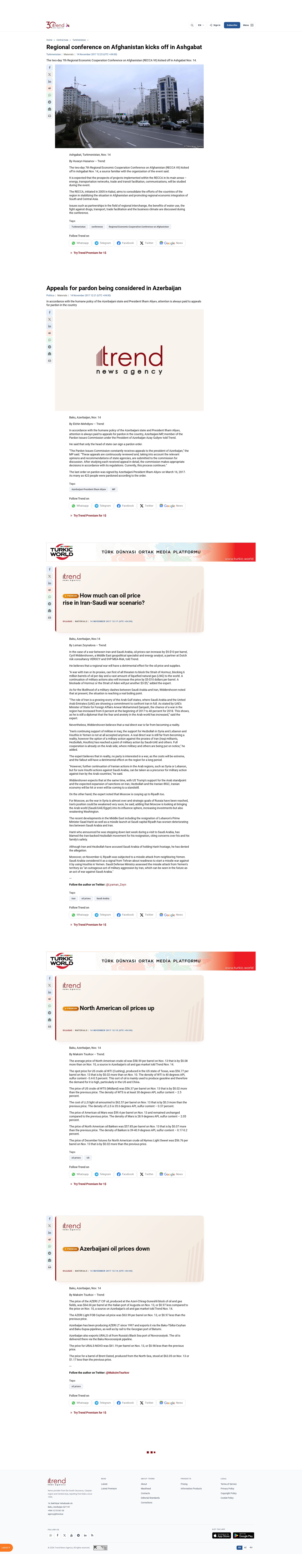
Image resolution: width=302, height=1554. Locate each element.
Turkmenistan (79, 226)
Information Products (191, 1488)
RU (251, 1547)
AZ (245, 1547)
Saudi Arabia (103, 898)
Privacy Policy (227, 1488)
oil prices (86, 898)
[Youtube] (71, 1535)
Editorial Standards (150, 1498)
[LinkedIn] (85, 1535)
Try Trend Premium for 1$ (89, 252)
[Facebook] (57, 1535)
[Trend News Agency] (56, 1482)
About (144, 1484)
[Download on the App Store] (221, 1535)
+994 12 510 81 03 (56, 1510)
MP (113, 489)
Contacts (145, 1493)
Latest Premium (109, 1488)
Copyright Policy (229, 1493)
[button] (50, 68)
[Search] (192, 25)
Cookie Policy (227, 1498)
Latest (104, 1484)
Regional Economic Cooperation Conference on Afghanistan (139, 226)
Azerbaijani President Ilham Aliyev (89, 489)
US (88, 1157)
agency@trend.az (55, 1514)
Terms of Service (229, 1484)
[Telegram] (78, 1535)
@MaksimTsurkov (117, 1372)
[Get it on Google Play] (243, 1535)
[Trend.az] (58, 25)
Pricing (184, 1484)
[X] (64, 1535)
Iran (74, 898)
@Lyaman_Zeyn (116, 884)
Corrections (146, 1502)
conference (97, 226)
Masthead (146, 1488)
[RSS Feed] (92, 1535)
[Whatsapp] (50, 1535)
